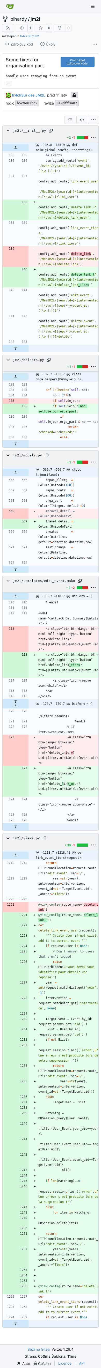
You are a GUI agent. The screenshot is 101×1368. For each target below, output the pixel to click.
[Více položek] (95, 44)
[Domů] (10, 6)
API (82, 1363)
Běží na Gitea (38, 1349)
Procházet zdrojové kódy (77, 61)
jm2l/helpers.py (28, 360)
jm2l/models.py (27, 455)
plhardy (18, 19)
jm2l (35, 19)
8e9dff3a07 (66, 103)
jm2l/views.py (26, 838)
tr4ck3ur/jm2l (30, 36)
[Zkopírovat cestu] (50, 130)
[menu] (93, 120)
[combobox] (69, 120)
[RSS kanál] (8, 28)
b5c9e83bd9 (27, 103)
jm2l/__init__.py (29, 130)
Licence (64, 1363)
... (8, 82)
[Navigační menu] (93, 6)
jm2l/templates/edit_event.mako (44, 581)
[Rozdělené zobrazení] (81, 120)
